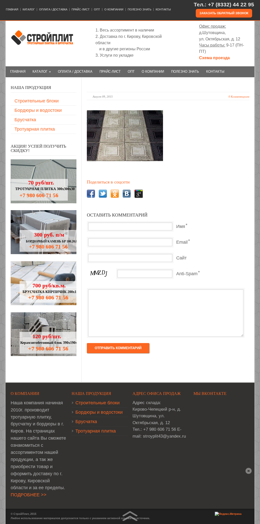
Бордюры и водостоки (38, 110)
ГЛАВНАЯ (12, 9)
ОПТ (97, 9)
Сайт (181, 257)
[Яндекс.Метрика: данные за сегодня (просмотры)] (228, 514)
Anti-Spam (187, 273)
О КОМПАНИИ (113, 9)
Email (182, 242)
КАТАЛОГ (29, 9)
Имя (180, 226)
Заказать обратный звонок (224, 13)
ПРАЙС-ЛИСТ (81, 9)
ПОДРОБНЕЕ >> (28, 494)
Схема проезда (214, 58)
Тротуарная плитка (34, 129)
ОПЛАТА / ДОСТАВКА (53, 9)
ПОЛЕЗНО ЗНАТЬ (139, 9)
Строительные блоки (36, 100)
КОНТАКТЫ (163, 9)
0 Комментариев (239, 96)
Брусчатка (25, 119)
